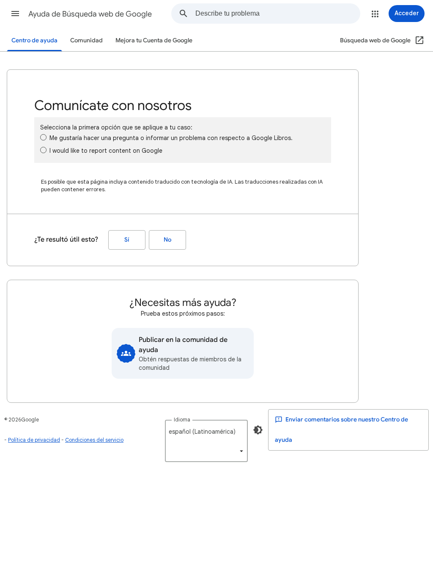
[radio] (43, 137)
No (167, 239)
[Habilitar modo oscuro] (258, 430)
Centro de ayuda (34, 40)
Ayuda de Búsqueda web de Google (90, 14)
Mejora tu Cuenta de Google (153, 40)
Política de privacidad (34, 440)
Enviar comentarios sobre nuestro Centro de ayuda (341, 429)
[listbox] (206, 441)
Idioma (182, 419)
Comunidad (86, 40)
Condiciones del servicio (94, 440)
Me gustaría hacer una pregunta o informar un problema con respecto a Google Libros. (171, 138)
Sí (126, 239)
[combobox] (277, 13)
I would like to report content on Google (105, 150)
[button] (15, 13)
